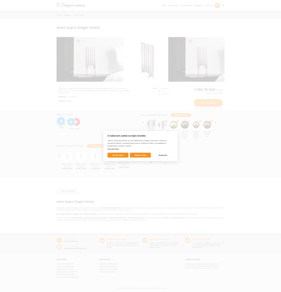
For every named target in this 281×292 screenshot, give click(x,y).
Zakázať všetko (140, 155)
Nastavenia (163, 155)
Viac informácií (113, 149)
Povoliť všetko (118, 155)
